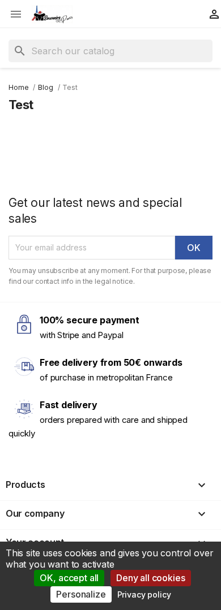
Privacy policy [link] (144, 594)
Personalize (80, 594)
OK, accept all (69, 577)
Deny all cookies (150, 577)
